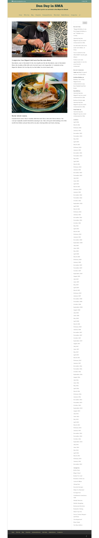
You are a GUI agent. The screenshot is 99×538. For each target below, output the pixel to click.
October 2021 (77, 223)
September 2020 (77, 242)
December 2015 (77, 399)
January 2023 (77, 192)
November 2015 (77, 402)
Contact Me (84, 1)
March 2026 (76, 125)
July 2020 (76, 245)
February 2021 (77, 234)
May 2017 (76, 352)
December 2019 (77, 265)
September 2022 (77, 203)
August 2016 (76, 377)
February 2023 (77, 189)
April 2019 (76, 287)
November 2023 (77, 175)
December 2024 (77, 153)
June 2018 (76, 315)
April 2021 (76, 228)
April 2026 (76, 122)
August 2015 (76, 411)
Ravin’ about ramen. (19, 116)
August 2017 (76, 343)
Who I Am (26, 15)
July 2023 (76, 178)
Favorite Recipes (78, 487)
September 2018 (77, 307)
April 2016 (76, 388)
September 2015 (77, 408)
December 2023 (77, 172)
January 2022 (77, 214)
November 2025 (77, 136)
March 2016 (76, 391)
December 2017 (77, 332)
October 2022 (77, 200)
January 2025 (77, 150)
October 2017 (77, 338)
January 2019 (77, 296)
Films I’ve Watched (78, 490)
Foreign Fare (74, 15)
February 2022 (77, 212)
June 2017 (76, 349)
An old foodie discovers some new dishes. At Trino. (80, 48)
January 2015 (77, 430)
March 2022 (76, 209)
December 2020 (77, 240)
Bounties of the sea (78, 478)
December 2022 (77, 195)
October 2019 (77, 270)
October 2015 (77, 405)
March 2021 (76, 231)
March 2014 (76, 455)
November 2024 (77, 156)
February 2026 (77, 127)
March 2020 (76, 256)
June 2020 (76, 248)
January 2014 (77, 461)
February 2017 (77, 360)
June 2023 (76, 181)
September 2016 (77, 374)
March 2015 (76, 425)
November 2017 (77, 335)
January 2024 (77, 170)
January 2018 (77, 329)
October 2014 (77, 439)
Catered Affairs (77, 481)
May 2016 (76, 385)
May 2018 (76, 318)
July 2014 (76, 444)
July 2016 (76, 380)
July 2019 (76, 279)
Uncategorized (77, 519)
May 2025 (76, 139)
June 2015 (76, 416)
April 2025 (76, 141)
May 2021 (76, 226)
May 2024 (76, 158)
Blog (32, 15)
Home (20, 15)
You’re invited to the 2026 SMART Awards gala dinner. (80, 55)
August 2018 (76, 310)
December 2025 (77, 133)
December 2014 (77, 433)
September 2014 (77, 441)
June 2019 (76, 282)
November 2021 (77, 220)
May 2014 (76, 450)
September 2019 (77, 273)
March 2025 (76, 144)
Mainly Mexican (65, 15)
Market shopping (78, 503)
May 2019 (76, 285)
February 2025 (77, 147)
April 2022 (76, 206)
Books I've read (77, 476)
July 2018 (76, 313)
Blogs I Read (76, 473)
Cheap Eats (38, 15)
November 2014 (77, 436)
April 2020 (76, 254)
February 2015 (77, 427)
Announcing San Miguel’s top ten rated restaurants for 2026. (79, 40)
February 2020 (77, 259)
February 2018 (77, 327)
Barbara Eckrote (78, 100)
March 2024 (76, 164)
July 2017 (76, 346)
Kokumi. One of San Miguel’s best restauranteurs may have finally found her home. (79, 84)
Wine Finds (56, 15)
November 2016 (77, 369)
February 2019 (77, 293)
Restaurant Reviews (47, 15)
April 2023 (76, 184)
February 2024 (77, 167)
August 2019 (76, 276)
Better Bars (76, 470)
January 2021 (77, 237)
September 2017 (77, 341)
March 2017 (76, 357)
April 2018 (76, 321)
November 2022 (77, 198)
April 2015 (76, 422)
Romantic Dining (78, 509)
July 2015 (76, 413)
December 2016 (77, 366)
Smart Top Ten (77, 511)
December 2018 (77, 299)
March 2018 (76, 324)
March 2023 (76, 186)
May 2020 (76, 251)
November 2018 (77, 301)
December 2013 (77, 464)
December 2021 (77, 217)
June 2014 (76, 447)
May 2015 (76, 419)
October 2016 (77, 371)
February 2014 (77, 458)
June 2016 (76, 383)
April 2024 (76, 161)
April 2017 (76, 355)
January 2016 (77, 397)
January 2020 (77, 262)
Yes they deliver (77, 525)
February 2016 (77, 394)
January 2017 (77, 363)
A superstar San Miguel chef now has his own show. (31, 60)
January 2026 (77, 130)
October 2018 (77, 304)
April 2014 (76, 453)
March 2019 (76, 290)
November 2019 (77, 268)
